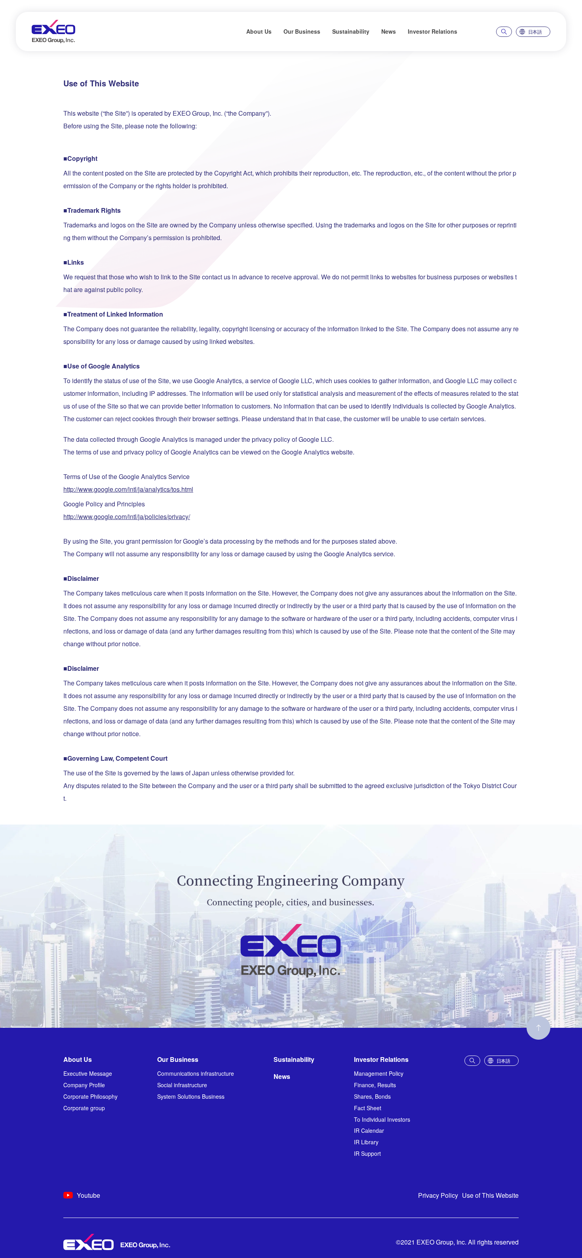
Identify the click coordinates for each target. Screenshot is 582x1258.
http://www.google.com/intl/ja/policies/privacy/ (126, 516)
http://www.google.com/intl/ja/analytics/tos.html (128, 489)
